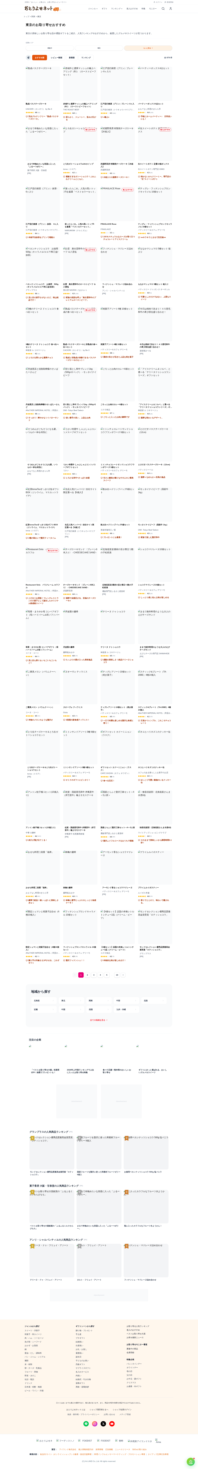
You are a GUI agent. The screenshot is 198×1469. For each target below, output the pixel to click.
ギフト (104, 9)
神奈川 (50, 48)
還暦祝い (79, 1353)
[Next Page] (123, 975)
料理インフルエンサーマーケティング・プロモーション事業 (119, 1454)
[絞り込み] (28, 57)
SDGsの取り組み (139, 1449)
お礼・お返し (81, 1349)
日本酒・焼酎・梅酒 (33, 1387)
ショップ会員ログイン (122, 1409)
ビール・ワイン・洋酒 (34, 1391)
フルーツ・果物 (31, 1372)
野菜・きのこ (30, 1376)
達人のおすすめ (133, 1330)
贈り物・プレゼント (84, 1330)
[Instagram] (94, 1423)
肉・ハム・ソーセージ (34, 1338)
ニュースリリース (122, 1449)
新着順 (72, 58)
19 (117, 975)
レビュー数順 (56, 58)
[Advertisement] (76, 1101)
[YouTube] (112, 1423)
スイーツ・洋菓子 (32, 1330)
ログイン (159, 2)
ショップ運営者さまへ (99, 1409)
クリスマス (131, 1382)
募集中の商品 (132, 1349)
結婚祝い (79, 1342)
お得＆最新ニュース (135, 1337)
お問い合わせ (109, 1414)
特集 (143, 9)
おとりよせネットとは (75, 1409)
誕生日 (78, 1357)
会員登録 (130, 1352)
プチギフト (80, 1338)
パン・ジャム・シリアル (35, 1357)
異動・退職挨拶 (82, 1387)
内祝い (78, 1376)
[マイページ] (170, 8)
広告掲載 (109, 1449)
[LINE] (86, 1423)
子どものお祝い (82, 1360)
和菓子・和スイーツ (33, 1334)
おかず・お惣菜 (31, 1345)
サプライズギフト (83, 1368)
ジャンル (92, 9)
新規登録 (170, 2)
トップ (26, 16)
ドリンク (28, 1383)
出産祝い (79, 1345)
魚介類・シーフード (33, 1342)
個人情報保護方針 (85, 1449)
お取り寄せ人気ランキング (138, 1326)
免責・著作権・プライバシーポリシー (83, 1414)
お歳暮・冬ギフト (134, 1386)
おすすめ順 (39, 58)
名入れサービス (82, 1372)
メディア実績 (125, 1414)
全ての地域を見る (97, 1020)
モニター (153, 9)
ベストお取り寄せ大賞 (136, 1334)
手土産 (78, 1334)
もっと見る (147, 48)
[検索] (163, 8)
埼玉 (99, 48)
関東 (33, 16)
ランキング (116, 9)
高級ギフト (80, 1364)
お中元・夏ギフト (134, 1379)
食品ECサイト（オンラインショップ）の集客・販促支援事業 (66, 1454)
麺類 (26, 1360)
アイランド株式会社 (67, 1449)
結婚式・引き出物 (83, 1379)
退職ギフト (80, 1383)
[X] (103, 1423)
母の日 (129, 1371)
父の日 (129, 1375)
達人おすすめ (132, 9)
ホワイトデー (132, 1367)
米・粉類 (28, 1364)
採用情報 (99, 1449)
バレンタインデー (134, 1364)
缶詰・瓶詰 (29, 1379)
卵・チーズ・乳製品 (33, 1368)
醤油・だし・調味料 (33, 1353)
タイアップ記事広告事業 (158, 1454)
